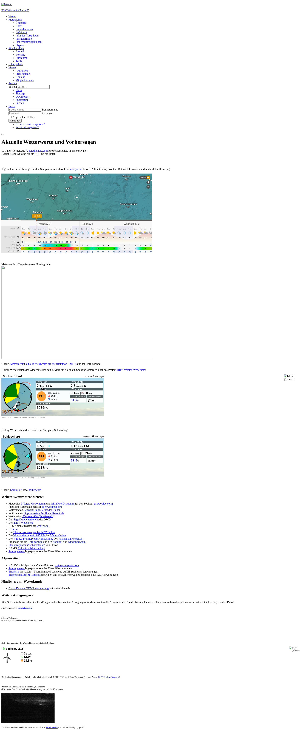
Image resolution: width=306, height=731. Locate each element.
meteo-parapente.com (67, 565)
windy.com (76, 169)
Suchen (12, 86)
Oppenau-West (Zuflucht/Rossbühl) (44, 513)
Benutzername (50, 109)
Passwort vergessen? (27, 127)
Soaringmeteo (16, 551)
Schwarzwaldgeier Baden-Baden (42, 509)
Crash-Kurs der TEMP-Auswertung (28, 588)
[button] (15, 19)
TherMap (13, 571)
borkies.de (16, 489)
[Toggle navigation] (2, 134)
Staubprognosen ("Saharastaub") (26, 544)
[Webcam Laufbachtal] (28, 722)
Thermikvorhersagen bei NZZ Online (34, 532)
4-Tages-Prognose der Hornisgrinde (33, 538)
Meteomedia (17, 363)
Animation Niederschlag (31, 548)
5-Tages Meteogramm (33, 503)
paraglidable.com (38, 150)
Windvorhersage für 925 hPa (29, 535)
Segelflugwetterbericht (26, 519)
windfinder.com (77, 541)
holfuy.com (35, 489)
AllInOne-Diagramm (62, 503)
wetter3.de (42, 525)
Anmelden (15, 120)
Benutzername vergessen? (30, 124)
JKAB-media (52, 727)
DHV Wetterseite (23, 522)
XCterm (13, 529)
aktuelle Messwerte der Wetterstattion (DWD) (51, 363)
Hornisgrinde (35, 541)
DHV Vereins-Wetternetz (131, 369)
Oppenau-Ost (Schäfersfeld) (38, 516)
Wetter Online (58, 535)
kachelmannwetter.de (70, 538)
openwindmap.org (52, 506)
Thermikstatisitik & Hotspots (24, 574)
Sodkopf (58, 541)
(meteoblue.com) (103, 503)
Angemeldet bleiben (23, 117)
